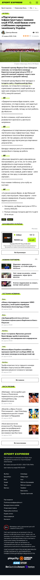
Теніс (5, 485)
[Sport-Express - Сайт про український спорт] (11, 2)
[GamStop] (20, 563)
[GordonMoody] (26, 558)
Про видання (8, 500)
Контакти (7, 519)
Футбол (5, 13)
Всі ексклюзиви (20, 443)
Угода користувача (10, 508)
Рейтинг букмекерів (27, 482)
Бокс (3, 299)
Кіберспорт (24, 477)
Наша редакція (9, 516)
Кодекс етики (8, 513)
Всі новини (20, 380)
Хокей (6, 482)
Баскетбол (7, 477)
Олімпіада (23, 474)
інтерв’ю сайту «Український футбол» (16, 83)
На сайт (32, 240)
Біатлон (6, 488)
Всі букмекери (20, 252)
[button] (30, 3)
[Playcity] (13, 558)
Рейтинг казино (25, 485)
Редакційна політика (11, 511)
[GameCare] (30, 567)
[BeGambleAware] (15, 567)
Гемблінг (23, 488)
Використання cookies (11, 505)
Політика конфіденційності (13, 502)
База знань (24, 491)
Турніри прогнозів (26, 493)
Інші (3, 346)
